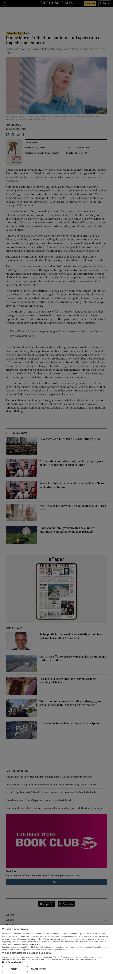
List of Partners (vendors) (12, 962)
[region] (56, 949)
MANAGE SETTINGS (38, 969)
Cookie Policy (34, 944)
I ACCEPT (13, 969)
